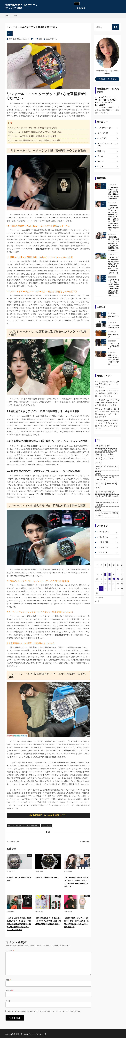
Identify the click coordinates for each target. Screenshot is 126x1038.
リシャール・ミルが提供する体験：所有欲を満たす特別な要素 (32, 136)
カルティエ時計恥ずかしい (105, 492)
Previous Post (13, 842)
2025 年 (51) (103, 537)
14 (114, 579)
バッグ (102, 138)
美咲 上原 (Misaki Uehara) (19, 39)
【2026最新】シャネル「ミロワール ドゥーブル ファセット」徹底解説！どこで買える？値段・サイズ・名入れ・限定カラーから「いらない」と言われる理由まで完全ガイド (113, 218)
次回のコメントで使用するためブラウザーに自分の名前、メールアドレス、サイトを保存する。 (45, 1011)
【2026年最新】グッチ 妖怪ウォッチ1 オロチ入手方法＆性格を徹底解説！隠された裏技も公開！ (48, 921)
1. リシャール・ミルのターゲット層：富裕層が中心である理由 (32, 128)
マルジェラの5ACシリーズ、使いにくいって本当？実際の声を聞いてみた (107, 411)
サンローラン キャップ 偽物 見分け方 (113, 346)
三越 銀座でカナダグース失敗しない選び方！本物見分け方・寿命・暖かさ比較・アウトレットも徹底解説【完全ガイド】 (113, 265)
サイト (8, 1001)
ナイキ (107, 446)
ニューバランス (107, 458)
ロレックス (100, 446)
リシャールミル (46, 825)
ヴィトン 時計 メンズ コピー (106, 100)
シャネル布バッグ (113, 336)
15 (118, 579)
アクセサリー (105, 128)
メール (9, 990)
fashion (98, 473)
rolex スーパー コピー (103, 102)
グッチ (98, 509)
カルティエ (112, 450)
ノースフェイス (101, 450)
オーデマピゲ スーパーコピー (106, 97)
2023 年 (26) (103, 547)
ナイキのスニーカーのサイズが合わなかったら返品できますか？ (107, 402)
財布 (100, 161)
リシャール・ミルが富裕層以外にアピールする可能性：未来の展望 (34, 140)
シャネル (99, 462)
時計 (9, 33)
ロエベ (98, 454)
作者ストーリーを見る (107, 79)
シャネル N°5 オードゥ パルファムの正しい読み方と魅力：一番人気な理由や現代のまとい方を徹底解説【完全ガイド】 (113, 287)
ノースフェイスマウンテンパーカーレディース (107, 478)
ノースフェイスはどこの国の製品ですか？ (107, 514)
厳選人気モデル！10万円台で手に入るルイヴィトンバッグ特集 (113, 359)
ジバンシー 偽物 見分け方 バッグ (113, 326)
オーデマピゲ (111, 483)
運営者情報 (81, 8)
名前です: (100, 71)
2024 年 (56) (103, 542)
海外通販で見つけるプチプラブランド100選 (21, 6)
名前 (8, 980)
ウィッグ (102, 133)
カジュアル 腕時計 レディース (47, 877)
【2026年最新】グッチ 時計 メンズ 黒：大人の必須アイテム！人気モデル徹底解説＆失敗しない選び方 (113, 243)
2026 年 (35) (103, 532)
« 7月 (97, 601)
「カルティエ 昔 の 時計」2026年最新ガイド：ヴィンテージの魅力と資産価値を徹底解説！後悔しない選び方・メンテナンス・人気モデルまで (19, 924)
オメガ (98, 458)
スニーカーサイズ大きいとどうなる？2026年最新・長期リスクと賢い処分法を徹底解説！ (113, 193)
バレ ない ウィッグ (113, 317)
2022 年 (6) (102, 552)
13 (109, 579)
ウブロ (98, 488)
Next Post (84, 842)
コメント (10, 951)
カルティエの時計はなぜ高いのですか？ (107, 497)
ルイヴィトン (100, 483)
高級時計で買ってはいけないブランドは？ (107, 504)
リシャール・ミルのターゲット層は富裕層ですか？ (23, 825)
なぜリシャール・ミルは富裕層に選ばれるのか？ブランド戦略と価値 (35, 132)
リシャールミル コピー (21, 784)
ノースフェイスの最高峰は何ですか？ (107, 468)
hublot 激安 (100, 105)
